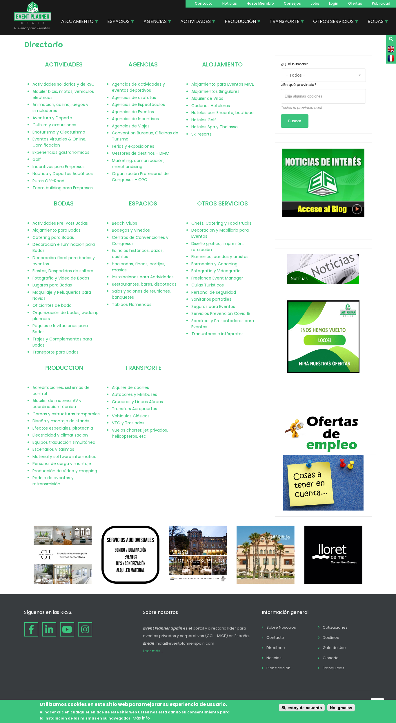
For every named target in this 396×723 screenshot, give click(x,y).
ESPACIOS (143, 203)
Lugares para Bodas (52, 285)
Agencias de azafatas (134, 97)
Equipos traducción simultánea (63, 442)
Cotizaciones (335, 627)
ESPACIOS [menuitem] (116, 22)
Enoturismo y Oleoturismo (58, 132)
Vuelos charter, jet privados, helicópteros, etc (140, 433)
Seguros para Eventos (213, 306)
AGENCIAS (143, 64)
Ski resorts (201, 134)
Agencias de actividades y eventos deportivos (138, 87)
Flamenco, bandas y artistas (219, 256)
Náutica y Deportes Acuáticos (62, 173)
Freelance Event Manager (217, 278)
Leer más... (153, 651)
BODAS (64, 203)
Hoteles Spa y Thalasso (214, 127)
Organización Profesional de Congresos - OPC (140, 177)
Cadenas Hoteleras (210, 106)
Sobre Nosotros (281, 627)
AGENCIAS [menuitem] (153, 22)
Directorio (275, 647)
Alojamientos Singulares (215, 91)
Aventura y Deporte (52, 118)
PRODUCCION (63, 368)
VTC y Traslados (128, 423)
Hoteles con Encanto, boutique (222, 113)
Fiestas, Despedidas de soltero (62, 271)
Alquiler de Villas (207, 98)
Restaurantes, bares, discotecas (144, 284)
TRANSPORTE (143, 368)
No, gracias (341, 707)
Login (333, 3)
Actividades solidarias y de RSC (63, 84)
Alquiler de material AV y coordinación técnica (56, 404)
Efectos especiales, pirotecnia (62, 428)
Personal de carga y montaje (61, 463)
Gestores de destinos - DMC (140, 153)
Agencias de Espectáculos (138, 104)
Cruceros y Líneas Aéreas (137, 402)
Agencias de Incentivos (135, 119)
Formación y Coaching (214, 264)
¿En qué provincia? (299, 84)
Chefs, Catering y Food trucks (221, 223)
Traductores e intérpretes (217, 334)
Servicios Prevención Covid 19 (220, 313)
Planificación (278, 668)
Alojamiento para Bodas (56, 230)
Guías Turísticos (207, 285)
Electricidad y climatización (60, 435)
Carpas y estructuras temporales (66, 414)
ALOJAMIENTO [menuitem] (75, 22)
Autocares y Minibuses (134, 394)
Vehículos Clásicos (131, 416)
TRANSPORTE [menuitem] (282, 22)
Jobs (315, 3)
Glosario (331, 658)
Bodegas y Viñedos (131, 230)
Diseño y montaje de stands (60, 421)
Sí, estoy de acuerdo (301, 707)
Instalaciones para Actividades (143, 277)
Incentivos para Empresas (58, 167)
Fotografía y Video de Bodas (60, 278)
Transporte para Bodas (55, 352)
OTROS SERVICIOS (222, 203)
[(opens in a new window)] (63, 582)
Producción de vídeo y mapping (64, 471)
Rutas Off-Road (48, 181)
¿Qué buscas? (294, 64)
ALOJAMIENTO (222, 64)
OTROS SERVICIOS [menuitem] (331, 22)
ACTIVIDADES (64, 64)
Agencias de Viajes (131, 126)
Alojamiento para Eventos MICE (222, 84)
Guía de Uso (334, 647)
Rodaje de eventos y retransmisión (53, 481)
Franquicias (333, 668)
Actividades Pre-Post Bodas (60, 223)
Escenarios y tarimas (53, 449)
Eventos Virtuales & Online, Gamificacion (59, 142)
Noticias (229, 3)
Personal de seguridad (213, 292)
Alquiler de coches (130, 387)
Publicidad (381, 3)
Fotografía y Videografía (216, 271)
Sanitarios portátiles (211, 299)
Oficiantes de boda (52, 305)
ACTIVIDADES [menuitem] (193, 22)
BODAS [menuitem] (373, 22)
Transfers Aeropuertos (134, 409)
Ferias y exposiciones (133, 146)
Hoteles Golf (203, 120)
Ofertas (355, 3)
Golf (36, 159)
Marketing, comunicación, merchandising (138, 164)
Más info (141, 718)
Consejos (292, 3)
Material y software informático (64, 456)
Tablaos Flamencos (131, 304)
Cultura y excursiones (54, 125)
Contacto (203, 3)
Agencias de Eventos (133, 112)
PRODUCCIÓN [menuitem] (238, 22)
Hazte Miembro (260, 3)
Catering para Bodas (53, 237)
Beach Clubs (124, 223)
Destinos (331, 637)
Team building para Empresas (62, 188)
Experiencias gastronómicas (60, 152)
